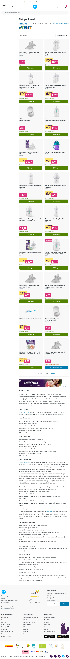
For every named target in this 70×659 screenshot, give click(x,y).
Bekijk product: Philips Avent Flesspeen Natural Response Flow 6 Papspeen (56, 288)
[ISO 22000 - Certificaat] (50, 646)
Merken (46, 629)
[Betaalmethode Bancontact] (46, 651)
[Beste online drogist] (56, 646)
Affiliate (46, 622)
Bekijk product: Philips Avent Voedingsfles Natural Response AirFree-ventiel (31, 221)
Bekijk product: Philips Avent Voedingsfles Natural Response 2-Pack (56, 54)
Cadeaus (4, 629)
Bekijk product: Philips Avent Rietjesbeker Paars (56, 154)
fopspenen (49, 512)
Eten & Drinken (5, 624)
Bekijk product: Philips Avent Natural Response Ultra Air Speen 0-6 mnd (31, 154)
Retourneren (27, 627)
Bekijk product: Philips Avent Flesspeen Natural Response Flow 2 (56, 354)
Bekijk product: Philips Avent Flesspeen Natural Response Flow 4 (31, 54)
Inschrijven (64, 604)
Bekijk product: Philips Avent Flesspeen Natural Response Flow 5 (31, 288)
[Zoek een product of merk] (3, 13)
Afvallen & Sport (6, 636)
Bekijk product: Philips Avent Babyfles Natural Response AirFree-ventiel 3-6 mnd (56, 121)
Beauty (3, 620)
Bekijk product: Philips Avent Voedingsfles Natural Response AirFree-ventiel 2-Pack (56, 254)
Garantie (25, 631)
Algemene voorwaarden (20, 656)
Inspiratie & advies (50, 631)
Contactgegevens (49, 617)
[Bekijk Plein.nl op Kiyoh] (26, 646)
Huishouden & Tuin (7, 631)
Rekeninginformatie (29, 622)
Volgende (52, 373)
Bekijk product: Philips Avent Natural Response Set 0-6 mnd (31, 254)
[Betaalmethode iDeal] (41, 651)
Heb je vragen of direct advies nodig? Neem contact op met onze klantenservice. (10, 599)
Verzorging (4, 617)
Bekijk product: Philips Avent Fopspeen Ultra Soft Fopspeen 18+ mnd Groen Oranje (31, 354)
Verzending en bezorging (30, 617)
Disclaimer (42, 656)
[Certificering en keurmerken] (42, 646)
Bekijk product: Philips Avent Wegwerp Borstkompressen (31, 121)
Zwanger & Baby (6, 627)
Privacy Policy (33, 656)
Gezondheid (5, 622)
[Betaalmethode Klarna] (25, 652)
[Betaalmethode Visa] (32, 651)
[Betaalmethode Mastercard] (37, 651)
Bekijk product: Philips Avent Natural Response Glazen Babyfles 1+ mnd (31, 88)
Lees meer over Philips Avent (61, 23)
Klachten (25, 629)
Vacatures (47, 624)
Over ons (47, 627)
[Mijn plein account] (12, 7)
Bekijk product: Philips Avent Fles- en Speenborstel (31, 321)
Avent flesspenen (26, 462)
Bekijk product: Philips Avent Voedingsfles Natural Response (31, 188)
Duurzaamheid (27, 634)
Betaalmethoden (28, 620)
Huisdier (4, 634)
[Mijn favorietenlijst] (58, 7)
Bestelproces (27, 624)
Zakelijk (46, 620)
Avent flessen (25, 412)
